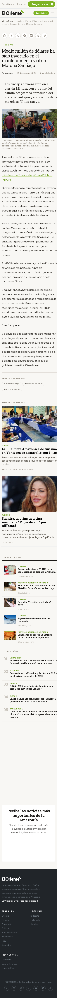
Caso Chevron (8, 4)
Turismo (11, 21)
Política (5, 928)
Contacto (6, 959)
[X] (14, 988)
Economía (7, 924)
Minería (5, 920)
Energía (5, 916)
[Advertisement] (28, 759)
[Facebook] (6, 988)
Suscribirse (41, 13)
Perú (4, 941)
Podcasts (21, 4)
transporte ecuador (33, 384)
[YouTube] (35, 988)
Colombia (6, 945)
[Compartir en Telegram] (24, 35)
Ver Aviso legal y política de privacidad (20, 901)
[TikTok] (50, 988)
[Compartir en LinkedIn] (31, 35)
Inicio (4, 21)
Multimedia (35, 920)
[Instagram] (21, 988)
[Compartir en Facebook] (11, 35)
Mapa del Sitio (8, 968)
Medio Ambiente (9, 932)
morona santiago (11, 384)
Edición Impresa (9, 964)
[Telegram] (43, 988)
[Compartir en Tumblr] (38, 35)
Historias (34, 924)
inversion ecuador (12, 389)
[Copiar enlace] (44, 35)
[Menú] (52, 13)
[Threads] (28, 988)
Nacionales (7, 936)
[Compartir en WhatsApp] (4, 35)
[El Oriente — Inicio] (13, 13)
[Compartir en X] (18, 35)
